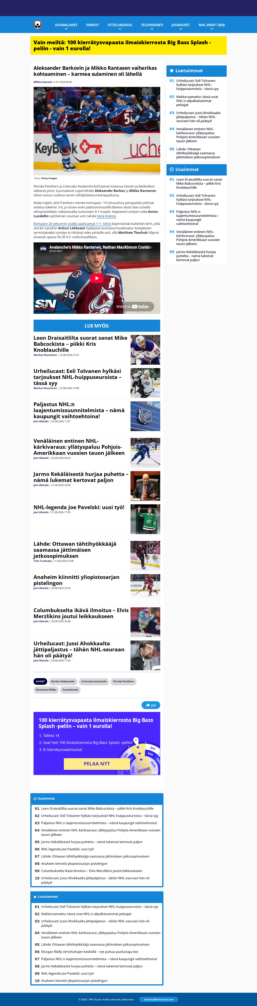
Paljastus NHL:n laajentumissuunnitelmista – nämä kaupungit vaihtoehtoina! (79, 410)
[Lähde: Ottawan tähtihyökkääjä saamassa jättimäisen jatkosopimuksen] (145, 556)
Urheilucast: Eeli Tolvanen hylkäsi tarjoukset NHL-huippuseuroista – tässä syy (77, 377)
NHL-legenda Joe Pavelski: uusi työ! (79, 507)
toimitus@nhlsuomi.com (158, 999)
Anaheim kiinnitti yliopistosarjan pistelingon (76, 580)
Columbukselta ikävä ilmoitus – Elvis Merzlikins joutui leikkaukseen (81, 613)
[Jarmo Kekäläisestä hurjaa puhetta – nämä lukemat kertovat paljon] (145, 486)
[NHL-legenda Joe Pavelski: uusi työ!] (145, 519)
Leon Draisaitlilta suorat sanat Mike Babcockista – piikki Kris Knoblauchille (80, 343)
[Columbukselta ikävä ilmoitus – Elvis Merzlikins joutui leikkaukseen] (145, 622)
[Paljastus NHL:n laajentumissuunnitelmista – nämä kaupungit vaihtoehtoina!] (145, 416)
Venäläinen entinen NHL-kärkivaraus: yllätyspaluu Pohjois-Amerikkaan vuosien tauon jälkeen (79, 446)
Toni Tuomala (43, 561)
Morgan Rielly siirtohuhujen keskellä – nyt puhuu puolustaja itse (89, 951)
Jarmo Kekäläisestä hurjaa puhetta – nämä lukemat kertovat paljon (81, 477)
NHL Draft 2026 (212, 25)
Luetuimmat (48, 896)
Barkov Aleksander (63, 681)
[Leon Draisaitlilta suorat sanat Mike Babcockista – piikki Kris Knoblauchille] (145, 350)
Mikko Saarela (43, 82)
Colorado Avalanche (94, 681)
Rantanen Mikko (46, 689)
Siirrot (92, 25)
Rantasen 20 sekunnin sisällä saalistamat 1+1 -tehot (72, 223)
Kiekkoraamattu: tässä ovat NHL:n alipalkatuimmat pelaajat (86, 914)
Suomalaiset (66, 25)
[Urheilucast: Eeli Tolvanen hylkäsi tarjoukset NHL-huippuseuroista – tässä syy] (145, 383)
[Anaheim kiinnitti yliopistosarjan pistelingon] (145, 589)
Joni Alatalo (41, 421)
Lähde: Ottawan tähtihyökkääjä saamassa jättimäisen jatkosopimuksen (75, 549)
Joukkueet (181, 25)
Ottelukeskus (120, 25)
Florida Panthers (123, 681)
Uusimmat (46, 798)
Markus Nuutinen (45, 355)
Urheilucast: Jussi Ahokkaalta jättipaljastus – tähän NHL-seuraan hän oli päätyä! (79, 649)
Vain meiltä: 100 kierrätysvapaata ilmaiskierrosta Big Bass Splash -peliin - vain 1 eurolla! (122, 45)
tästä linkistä (106, 216)
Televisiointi (152, 25)
